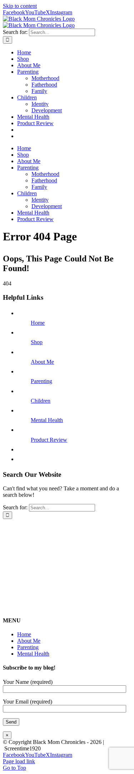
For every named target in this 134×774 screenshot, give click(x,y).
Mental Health (47, 420)
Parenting (41, 381)
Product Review (49, 440)
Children (40, 401)
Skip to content (20, 6)
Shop (37, 342)
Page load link (19, 761)
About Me (42, 362)
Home (38, 323)
